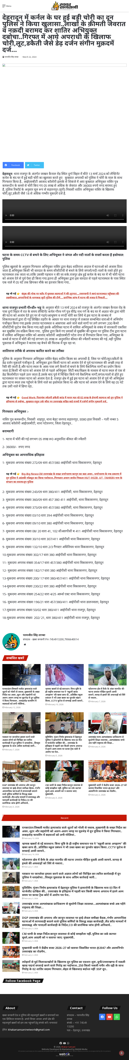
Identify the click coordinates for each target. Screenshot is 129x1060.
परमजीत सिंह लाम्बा (34, 635)
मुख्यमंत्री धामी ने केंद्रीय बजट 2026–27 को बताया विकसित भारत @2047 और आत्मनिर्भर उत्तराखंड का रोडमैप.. (107, 788)
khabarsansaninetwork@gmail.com (29, 1029)
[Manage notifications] (121, 1053)
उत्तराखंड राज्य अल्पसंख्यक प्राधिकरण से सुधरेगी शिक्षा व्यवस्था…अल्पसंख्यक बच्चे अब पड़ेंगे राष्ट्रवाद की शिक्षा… (106, 739)
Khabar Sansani (68, 1047)
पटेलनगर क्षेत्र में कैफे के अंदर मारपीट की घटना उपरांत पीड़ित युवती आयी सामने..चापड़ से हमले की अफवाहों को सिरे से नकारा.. (106, 693)
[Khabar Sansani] (64, 5)
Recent (64, 817)
